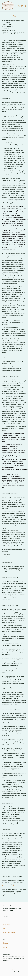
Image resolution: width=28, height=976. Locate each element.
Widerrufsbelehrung (9, 932)
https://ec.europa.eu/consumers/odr (12, 886)
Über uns (5, 943)
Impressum (6, 920)
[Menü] (25, 6)
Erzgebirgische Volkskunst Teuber (16, 969)
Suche (5, 947)
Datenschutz (6, 924)
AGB (4, 928)
